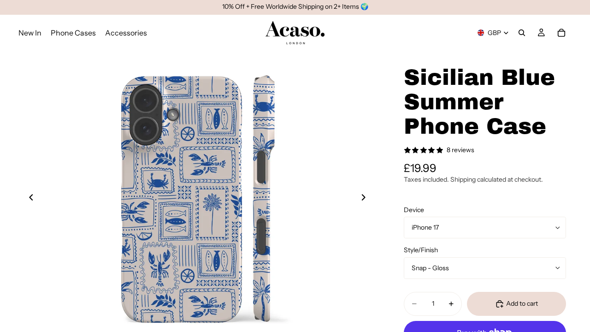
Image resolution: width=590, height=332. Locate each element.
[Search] (522, 33)
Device (414, 210)
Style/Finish (421, 250)
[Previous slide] (28, 199)
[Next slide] (366, 199)
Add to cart (522, 303)
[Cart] (561, 33)
